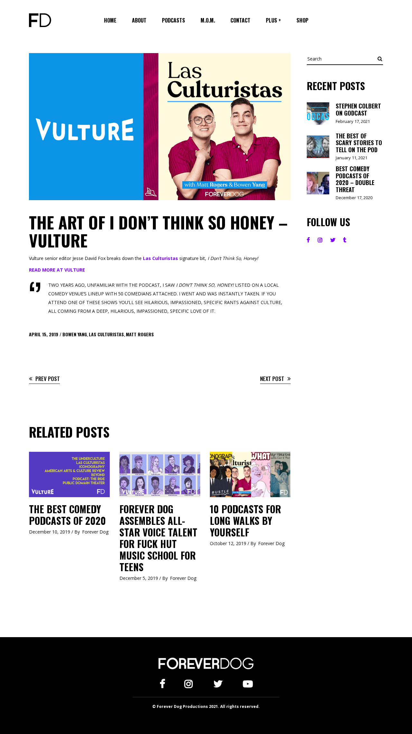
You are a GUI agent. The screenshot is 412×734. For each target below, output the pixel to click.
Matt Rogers (140, 334)
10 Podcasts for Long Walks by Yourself (245, 520)
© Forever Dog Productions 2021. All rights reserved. (206, 706)
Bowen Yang (74, 334)
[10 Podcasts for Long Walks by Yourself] (250, 474)
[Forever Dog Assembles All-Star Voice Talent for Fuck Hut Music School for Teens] (159, 474)
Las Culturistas (160, 258)
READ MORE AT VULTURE (57, 270)
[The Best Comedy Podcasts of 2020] (69, 474)
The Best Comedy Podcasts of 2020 (67, 515)
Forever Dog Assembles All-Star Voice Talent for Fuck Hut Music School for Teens (158, 538)
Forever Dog (95, 532)
